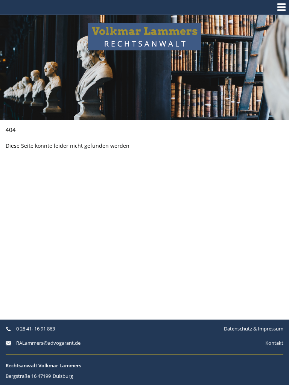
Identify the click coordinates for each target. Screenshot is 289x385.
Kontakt (274, 343)
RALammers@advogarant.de (48, 343)
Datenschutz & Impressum (253, 328)
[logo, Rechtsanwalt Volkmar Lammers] (145, 37)
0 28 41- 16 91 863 (35, 328)
